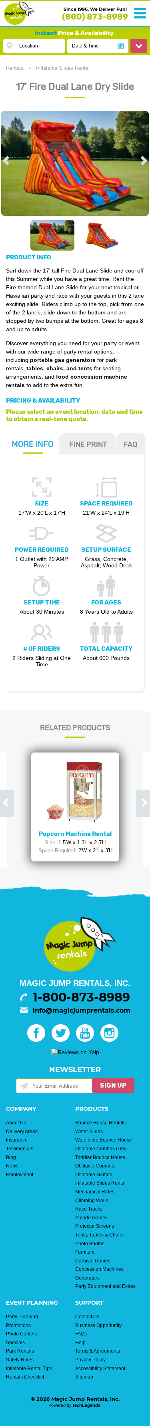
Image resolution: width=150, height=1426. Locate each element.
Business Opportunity (98, 1325)
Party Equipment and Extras (105, 1286)
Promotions (18, 1325)
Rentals (15, 68)
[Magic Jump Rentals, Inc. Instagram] (111, 1040)
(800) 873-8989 (95, 17)
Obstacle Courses (94, 1166)
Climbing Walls (91, 1200)
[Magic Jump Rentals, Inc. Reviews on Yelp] (75, 1052)
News (12, 1166)
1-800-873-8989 (81, 997)
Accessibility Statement (100, 1368)
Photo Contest (21, 1334)
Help (80, 1342)
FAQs (81, 1334)
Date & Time (85, 46)
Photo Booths (89, 1243)
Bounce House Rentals (100, 1123)
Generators (87, 1278)
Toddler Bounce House (100, 1157)
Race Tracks (88, 1209)
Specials (15, 1342)
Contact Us (87, 1316)
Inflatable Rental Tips (29, 1368)
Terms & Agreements (97, 1351)
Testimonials (19, 1148)
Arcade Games (91, 1218)
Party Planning (22, 1316)
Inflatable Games (93, 1174)
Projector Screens (94, 1226)
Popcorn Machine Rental (75, 833)
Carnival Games (92, 1261)
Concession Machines (99, 1269)
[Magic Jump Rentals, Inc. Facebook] (38, 1040)
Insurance (17, 1140)
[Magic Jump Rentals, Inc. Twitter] (63, 1040)
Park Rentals (20, 1351)
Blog (11, 1157)
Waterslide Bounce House (103, 1140)
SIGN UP (113, 1085)
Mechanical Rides (94, 1192)
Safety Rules (20, 1360)
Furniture (85, 1252)
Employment (19, 1174)
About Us (16, 1123)
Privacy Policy (90, 1360)
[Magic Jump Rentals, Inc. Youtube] (87, 1040)
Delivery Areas (22, 1131)
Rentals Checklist (25, 1377)
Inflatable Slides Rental (63, 68)
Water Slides (89, 1131)
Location (28, 46)
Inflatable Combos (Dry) (101, 1148)
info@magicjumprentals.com (81, 1010)
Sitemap (84, 1377)
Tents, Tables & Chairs (99, 1235)
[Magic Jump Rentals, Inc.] (19, 23)
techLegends (86, 1405)
